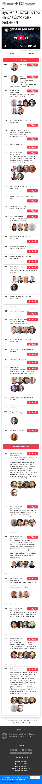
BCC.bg (28, 736)
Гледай (33, 65)
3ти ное (11, 53)
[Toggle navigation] (3, 7)
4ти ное (31, 53)
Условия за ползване (9, 781)
